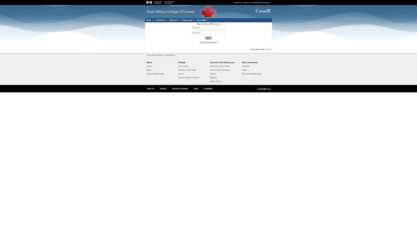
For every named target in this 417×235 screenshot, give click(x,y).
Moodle (213, 73)
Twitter (244, 70)
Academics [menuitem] (160, 20)
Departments (257, 2)
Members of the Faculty (187, 70)
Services (247, 2)
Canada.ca (237, 2)
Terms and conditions (155, 55)
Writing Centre (215, 81)
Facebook (246, 66)
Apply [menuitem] (148, 20)
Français (266, 2)
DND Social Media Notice (252, 73)
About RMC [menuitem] (201, 20)
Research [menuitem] (173, 20)
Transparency (170, 55)
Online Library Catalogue (219, 70)
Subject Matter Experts (155, 73)
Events (149, 66)
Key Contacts (183, 66)
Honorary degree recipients (188, 77)
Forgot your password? (208, 42)
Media (149, 70)
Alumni (181, 73)
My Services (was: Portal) (220, 66)
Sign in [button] (208, 38)
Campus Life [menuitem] (187, 20)
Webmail (213, 77)
